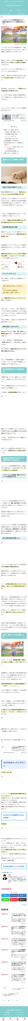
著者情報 (7, 1012)
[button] (22, 899)
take (9, 875)
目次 (12, 127)
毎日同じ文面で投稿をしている (13, 132)
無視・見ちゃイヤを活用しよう (11, 153)
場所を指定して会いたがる (12, 138)
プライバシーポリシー (20, 1012)
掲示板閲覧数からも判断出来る (11, 140)
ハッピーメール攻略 (7, 889)
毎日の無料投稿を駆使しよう (12, 151)
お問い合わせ (7, 1014)
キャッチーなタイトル (11, 136)
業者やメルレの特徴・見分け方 (11, 130)
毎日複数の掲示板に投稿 (11, 134)
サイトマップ (21, 1014)
